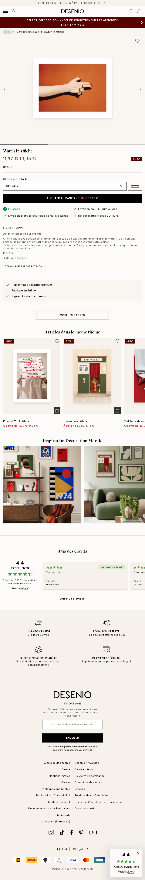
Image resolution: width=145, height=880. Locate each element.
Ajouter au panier (72, 198)
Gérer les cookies (86, 808)
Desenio (83, 869)
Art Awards (63, 815)
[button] (135, 186)
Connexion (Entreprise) (55, 821)
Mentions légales (59, 776)
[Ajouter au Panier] (57, 410)
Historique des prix (15, 258)
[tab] (24, 143)
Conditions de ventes (88, 782)
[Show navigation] (6, 11)
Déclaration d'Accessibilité (53, 795)
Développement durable (55, 789)
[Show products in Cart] (139, 11)
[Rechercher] (14, 11)
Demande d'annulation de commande (98, 802)
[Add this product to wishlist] (137, 40)
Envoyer (72, 737)
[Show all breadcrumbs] (7, 32)
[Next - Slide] (140, 89)
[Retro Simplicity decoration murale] (42, 485)
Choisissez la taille (15, 179)
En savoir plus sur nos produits (22, 266)
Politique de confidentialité (92, 795)
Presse (66, 769)
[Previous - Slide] (5, 89)
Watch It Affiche (54, 32)
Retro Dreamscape (27, 32)
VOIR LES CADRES (72, 315)
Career (65, 782)
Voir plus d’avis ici (72, 598)
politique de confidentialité (72, 746)
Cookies (80, 789)
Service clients (84, 769)
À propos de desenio (57, 762)
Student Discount (59, 802)
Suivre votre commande (90, 776)
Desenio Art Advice (87, 762)
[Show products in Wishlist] (131, 11)
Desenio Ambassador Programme (49, 808)
